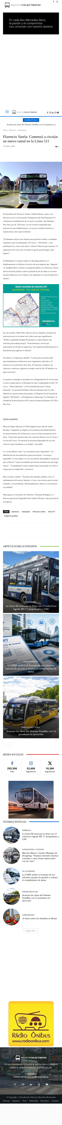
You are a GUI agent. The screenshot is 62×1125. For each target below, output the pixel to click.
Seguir (31, 762)
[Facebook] (53, 2)
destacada (26, 511)
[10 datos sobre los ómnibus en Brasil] (11, 916)
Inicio (5, 130)
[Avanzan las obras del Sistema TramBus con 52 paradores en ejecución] (31, 707)
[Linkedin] (52, 112)
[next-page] (10, 744)
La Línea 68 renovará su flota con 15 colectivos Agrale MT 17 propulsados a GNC (31, 607)
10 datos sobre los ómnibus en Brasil (39, 918)
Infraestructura (30, 727)
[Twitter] (55, 112)
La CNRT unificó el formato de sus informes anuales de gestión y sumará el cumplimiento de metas (31, 668)
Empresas (22, 130)
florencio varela (39, 511)
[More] (43, 155)
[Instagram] (57, 2)
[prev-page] (5, 744)
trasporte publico (11, 516)
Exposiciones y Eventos (33, 849)
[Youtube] (57, 112)
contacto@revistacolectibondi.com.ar (31, 1077)
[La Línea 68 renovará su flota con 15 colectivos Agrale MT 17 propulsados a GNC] (31, 582)
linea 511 (51, 511)
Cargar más (30, 930)
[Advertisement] (31, 70)
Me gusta (12, 762)
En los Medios (30, 662)
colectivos (15, 511)
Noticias (12, 130)
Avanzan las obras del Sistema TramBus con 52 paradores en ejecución (31, 125)
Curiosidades (28, 915)
